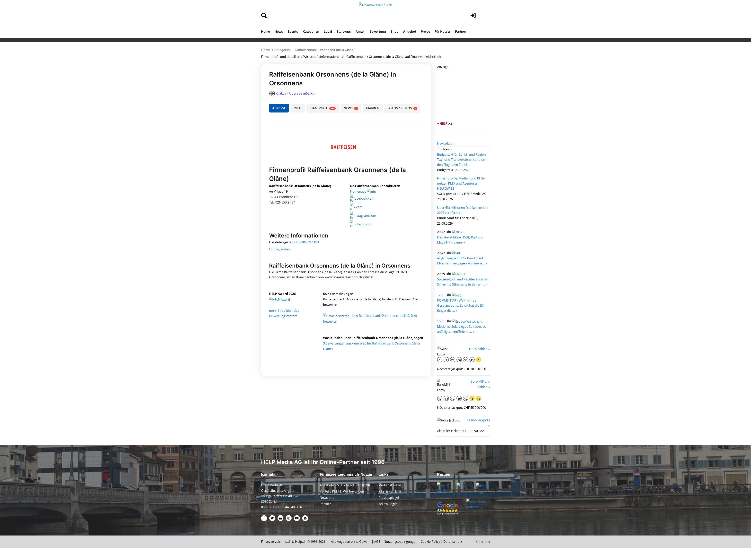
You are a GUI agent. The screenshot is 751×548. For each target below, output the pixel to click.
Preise (425, 31)
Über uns (483, 542)
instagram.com (364, 215)
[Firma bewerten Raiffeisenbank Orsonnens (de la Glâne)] (336, 315)
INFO (298, 108)
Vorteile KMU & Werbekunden (342, 491)
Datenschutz (452, 541)
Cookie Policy (430, 541)
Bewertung (377, 31)
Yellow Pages (387, 504)
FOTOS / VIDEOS (401, 108)
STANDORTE (322, 108)
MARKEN (372, 108)
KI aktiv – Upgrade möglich (295, 93)
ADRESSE (279, 108)
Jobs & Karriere (389, 491)
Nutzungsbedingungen (400, 541)
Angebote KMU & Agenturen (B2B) (345, 485)
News (279, 31)
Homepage (358, 191)
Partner (460, 31)
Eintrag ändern (280, 249)
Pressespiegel (388, 497)
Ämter (360, 31)
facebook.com (364, 198)
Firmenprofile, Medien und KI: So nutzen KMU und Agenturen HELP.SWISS (461, 183)
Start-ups (344, 31)
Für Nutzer (442, 31)
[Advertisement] (466, 94)
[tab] (441, 143)
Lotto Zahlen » (479, 349)
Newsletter (328, 497)
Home (265, 31)
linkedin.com (363, 224)
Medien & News (389, 485)
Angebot (409, 31)
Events (293, 31)
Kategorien (311, 31)
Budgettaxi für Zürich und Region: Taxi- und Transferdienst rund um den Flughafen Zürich (462, 159)
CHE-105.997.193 (306, 242)
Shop (394, 31)
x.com (358, 207)
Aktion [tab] (450, 143)
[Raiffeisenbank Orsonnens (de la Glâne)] (283, 299)
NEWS (350, 108)
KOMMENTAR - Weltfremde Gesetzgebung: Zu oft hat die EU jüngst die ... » (460, 305)
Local (328, 31)
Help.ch (300, 541)
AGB (377, 541)
